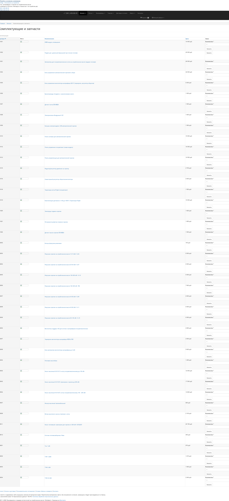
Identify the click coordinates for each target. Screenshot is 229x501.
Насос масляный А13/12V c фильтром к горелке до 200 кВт (62, 382)
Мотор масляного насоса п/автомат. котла (57, 414)
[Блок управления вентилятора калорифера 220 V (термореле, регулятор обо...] (32, 86)
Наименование (49, 39)
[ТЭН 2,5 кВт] (32, 480)
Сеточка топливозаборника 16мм (54, 435)
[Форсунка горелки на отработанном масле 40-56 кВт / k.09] (32, 299)
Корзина (145, 18)
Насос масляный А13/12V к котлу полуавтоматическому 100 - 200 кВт (65, 393)
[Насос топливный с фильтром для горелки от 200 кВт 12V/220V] (32, 427)
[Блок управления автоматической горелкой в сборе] (32, 75)
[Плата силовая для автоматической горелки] (32, 139)
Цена (187, 39)
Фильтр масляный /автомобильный (55, 403)
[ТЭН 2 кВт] (32, 470)
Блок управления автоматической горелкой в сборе (60, 72)
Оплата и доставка (9, 491)
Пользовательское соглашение (25, 491)
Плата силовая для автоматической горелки (58, 136)
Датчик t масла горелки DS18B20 (54, 232)
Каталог (82, 13)
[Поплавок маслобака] (32, 363)
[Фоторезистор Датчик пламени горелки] (32, 224)
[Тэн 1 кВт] (32, 448)
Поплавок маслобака (51, 360)
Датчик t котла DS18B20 (52, 104)
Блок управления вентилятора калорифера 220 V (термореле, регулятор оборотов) (69, 83)
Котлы (90, 13)
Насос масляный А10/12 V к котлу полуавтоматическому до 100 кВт (64, 371)
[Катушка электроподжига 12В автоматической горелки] (32, 128)
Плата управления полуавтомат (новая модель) (59, 147)
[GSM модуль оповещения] (32, 45)
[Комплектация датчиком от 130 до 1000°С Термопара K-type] (32, 203)
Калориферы (100, 13)
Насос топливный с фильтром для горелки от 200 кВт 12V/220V (63, 425)
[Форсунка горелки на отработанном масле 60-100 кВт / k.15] (32, 320)
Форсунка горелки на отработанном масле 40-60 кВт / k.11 (62, 307)
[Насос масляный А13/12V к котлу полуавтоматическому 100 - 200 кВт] (32, 395)
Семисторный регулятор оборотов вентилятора (59, 179)
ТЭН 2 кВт (48, 467)
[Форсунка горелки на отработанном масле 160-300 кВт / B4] (32, 288)
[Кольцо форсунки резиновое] (32, 246)
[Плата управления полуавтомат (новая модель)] (32, 150)
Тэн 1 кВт (47, 446)
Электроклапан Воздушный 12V (54, 115)
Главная (2, 23)
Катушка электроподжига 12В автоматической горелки (61, 126)
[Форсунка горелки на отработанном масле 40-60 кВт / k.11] (32, 310)
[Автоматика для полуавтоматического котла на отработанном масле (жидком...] (32, 64)
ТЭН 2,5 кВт (48, 478)
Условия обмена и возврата (44, 491)
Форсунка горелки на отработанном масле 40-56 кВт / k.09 (62, 296)
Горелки (110, 13)
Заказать (209, 49)
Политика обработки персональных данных (45, 496)
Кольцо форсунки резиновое (53, 243)
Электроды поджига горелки (53, 211)
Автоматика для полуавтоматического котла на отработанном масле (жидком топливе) (70, 62)
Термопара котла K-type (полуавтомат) (56, 190)
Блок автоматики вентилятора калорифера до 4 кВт (60, 350)
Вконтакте (63, 500)
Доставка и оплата (121, 13)
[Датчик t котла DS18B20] (32, 107)
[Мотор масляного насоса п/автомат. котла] (32, 416)
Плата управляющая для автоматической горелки (59, 158)
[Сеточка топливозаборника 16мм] (32, 438)
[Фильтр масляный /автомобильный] (32, 406)
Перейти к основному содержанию (10, 1)
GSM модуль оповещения (52, 42)
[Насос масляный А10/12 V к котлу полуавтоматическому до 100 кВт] (32, 374)
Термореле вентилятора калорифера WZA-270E (59, 339)
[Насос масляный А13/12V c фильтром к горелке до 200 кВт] (32, 384)
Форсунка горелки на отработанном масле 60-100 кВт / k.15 (62, 318)
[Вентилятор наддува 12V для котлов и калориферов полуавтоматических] (32, 331)
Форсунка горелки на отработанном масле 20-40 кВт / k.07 (62, 264)
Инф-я (132, 13)
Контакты (140, 13)
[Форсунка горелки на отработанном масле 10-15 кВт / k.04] (32, 256)
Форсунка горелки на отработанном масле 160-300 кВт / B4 (62, 286)
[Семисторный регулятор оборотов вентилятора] (32, 182)
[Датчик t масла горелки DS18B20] (32, 235)
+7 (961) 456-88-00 (70, 13)
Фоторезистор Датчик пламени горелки (56, 222)
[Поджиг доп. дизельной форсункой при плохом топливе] (32, 55)
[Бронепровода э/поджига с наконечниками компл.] (32, 96)
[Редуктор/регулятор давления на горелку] (32, 171)
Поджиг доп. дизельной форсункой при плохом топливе (61, 53)
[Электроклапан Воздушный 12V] (32, 118)
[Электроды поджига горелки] (32, 214)
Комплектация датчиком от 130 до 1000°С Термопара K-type (62, 200)
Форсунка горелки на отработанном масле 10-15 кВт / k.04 (62, 254)
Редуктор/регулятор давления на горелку (57, 168)
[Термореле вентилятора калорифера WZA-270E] (32, 342)
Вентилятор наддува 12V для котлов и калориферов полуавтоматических (66, 328)
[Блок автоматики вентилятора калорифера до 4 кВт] (32, 352)
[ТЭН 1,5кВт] (32, 459)
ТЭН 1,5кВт (48, 457)
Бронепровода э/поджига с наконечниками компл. (59, 94)
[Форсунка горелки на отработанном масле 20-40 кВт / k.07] (32, 267)
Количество (209, 41)
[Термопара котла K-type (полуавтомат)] (32, 192)
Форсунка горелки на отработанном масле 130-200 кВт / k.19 (63, 275)
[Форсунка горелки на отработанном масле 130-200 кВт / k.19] (32, 278)
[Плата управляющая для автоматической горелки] (32, 160)
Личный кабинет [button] (158, 17)
